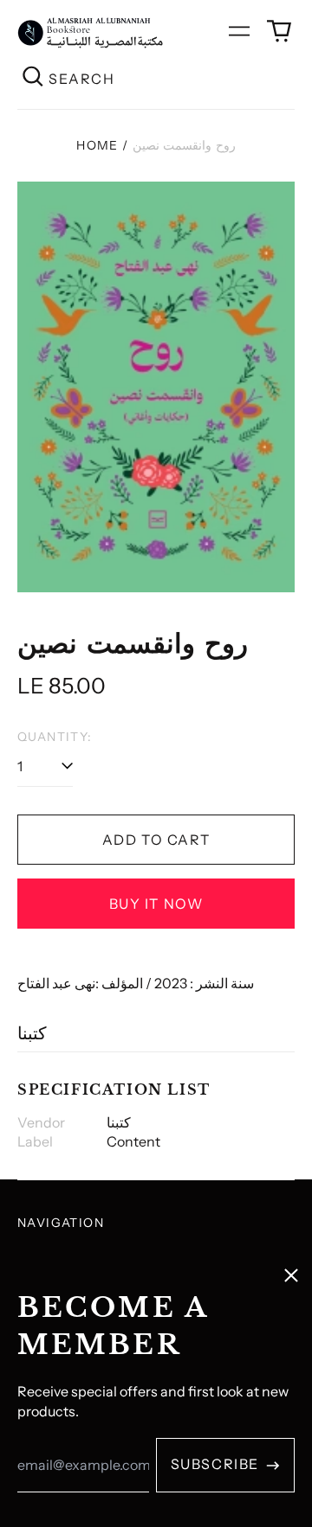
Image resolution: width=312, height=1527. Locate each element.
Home (97, 145)
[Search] (33, 78)
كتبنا (32, 1033)
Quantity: (55, 736)
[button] (279, 31)
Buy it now (156, 903)
